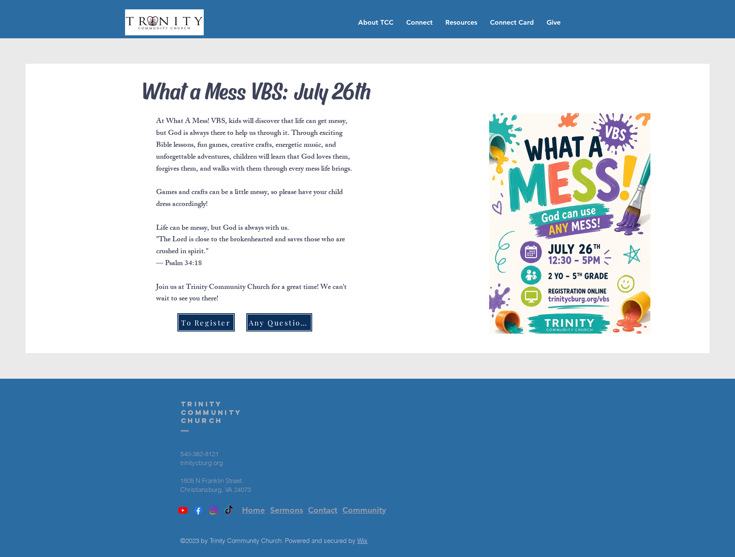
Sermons (286, 510)
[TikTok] (228, 510)
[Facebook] (198, 510)
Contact (322, 510)
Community (364, 510)
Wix (362, 541)
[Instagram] (213, 510)
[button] (376, 22)
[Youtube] (182, 510)
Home (253, 510)
